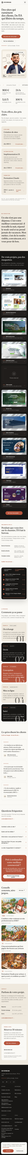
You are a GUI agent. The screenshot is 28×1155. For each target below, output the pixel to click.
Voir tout (22, 890)
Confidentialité (18, 1122)
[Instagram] (6, 1082)
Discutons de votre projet (10, 36)
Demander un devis (6, 1110)
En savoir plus (20, 144)
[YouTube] (14, 1082)
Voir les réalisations (8, 41)
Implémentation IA (5, 1093)
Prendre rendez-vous (6, 1118)
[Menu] (24, 2)
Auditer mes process (7, 561)
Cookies (17, 1129)
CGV (16, 1125)
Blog (16, 1097)
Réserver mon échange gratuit (15, 876)
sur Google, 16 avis (6, 102)
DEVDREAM (5, 1071)
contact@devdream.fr (9, 1053)
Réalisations (18, 1090)
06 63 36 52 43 (8, 1049)
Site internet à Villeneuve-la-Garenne (7, 1100)
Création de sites (5, 1090)
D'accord (8, 1150)
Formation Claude (5, 1097)
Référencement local (6, 1107)
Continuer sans (19, 1150)
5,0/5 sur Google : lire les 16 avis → (10, 735)
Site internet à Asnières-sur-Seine (6, 1104)
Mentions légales (19, 1118)
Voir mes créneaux (12, 1043)
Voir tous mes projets (14, 513)
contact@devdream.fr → (7, 818)
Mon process (18, 1093)
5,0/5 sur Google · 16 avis (13, 45)
